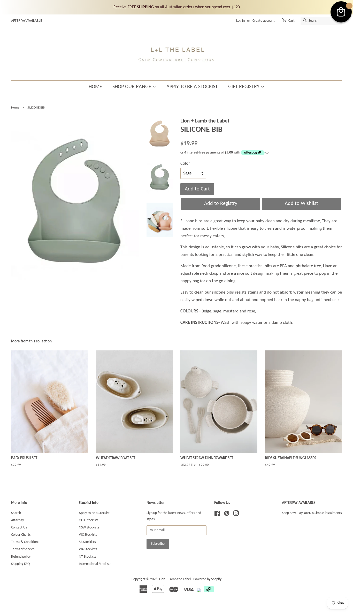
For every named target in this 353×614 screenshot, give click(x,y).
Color (185, 163)
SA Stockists (87, 542)
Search (16, 513)
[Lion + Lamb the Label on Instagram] (236, 515)
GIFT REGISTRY (244, 86)
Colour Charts (20, 535)
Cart (291, 21)
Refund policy (20, 557)
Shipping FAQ (20, 564)
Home (15, 107)
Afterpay (17, 520)
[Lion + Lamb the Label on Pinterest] (226, 515)
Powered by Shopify (207, 579)
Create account (263, 21)
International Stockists (95, 564)
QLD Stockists (88, 520)
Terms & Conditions (25, 542)
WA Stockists (88, 549)
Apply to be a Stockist (94, 513)
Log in (240, 21)
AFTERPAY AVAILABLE (26, 21)
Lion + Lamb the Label (175, 579)
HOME (95, 86)
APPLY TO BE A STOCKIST (192, 86)
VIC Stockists (88, 535)
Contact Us (19, 527)
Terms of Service (23, 549)
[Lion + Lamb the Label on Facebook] (217, 515)
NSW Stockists (89, 527)
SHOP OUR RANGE (132, 86)
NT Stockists (87, 557)
